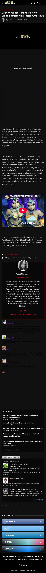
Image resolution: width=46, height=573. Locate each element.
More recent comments (10, 505)
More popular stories (10, 450)
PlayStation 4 (9, 9)
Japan (31, 258)
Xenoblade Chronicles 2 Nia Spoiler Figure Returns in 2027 (20, 472)
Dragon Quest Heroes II (13, 258)
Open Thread (15, 556)
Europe (25, 258)
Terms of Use (21, 559)
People (4, 457)
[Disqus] (23, 346)
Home (5, 556)
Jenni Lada (12, 20)
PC (2, 9)
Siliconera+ (28, 556)
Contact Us (9, 559)
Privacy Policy (35, 559)
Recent (10, 457)
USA (36, 258)
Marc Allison (14, 479)
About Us (39, 556)
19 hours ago (13, 485)
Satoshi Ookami (16, 489)
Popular (16, 457)
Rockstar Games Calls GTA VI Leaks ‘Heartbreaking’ (23, 428)
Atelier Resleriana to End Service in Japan (19, 423)
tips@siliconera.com (27, 570)
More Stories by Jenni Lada (23, 315)
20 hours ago (33, 495)
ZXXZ (12, 464)
